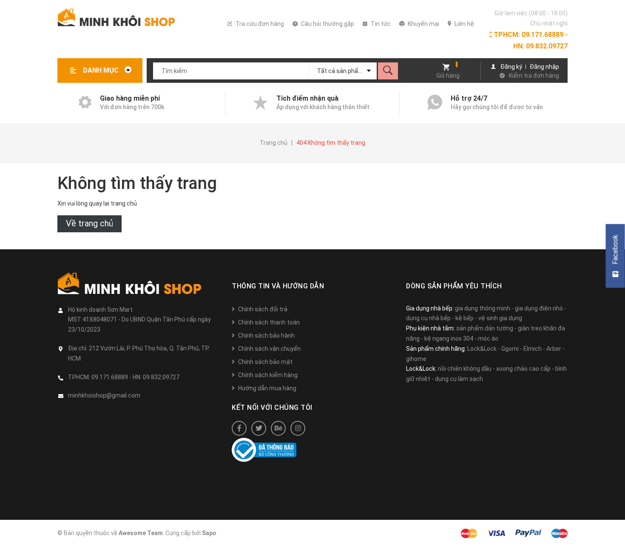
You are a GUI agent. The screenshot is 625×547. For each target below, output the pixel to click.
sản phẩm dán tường (484, 328)
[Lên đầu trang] (614, 526)
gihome (416, 358)
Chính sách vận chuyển (269, 348)
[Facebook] (239, 428)
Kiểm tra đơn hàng (534, 75)
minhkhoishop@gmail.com (104, 395)
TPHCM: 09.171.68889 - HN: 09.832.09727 (530, 40)
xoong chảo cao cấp (523, 368)
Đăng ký (511, 66)
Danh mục (101, 70)
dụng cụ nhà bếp (428, 318)
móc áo (488, 338)
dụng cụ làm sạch (459, 378)
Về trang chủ (89, 223)
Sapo (209, 533)
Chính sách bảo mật (265, 361)
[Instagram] (297, 428)
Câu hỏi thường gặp (327, 23)
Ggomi (510, 348)
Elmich (532, 348)
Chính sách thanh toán (269, 322)
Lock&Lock (482, 348)
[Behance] (278, 428)
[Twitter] (258, 428)
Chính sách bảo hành (266, 335)
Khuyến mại (422, 23)
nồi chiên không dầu (464, 368)
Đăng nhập (544, 66)
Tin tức (380, 23)
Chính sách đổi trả (262, 309)
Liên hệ (463, 23)
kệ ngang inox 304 (448, 338)
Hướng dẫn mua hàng (267, 388)
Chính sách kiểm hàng (268, 375)
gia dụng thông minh (482, 308)
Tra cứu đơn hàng (259, 23)
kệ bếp (464, 318)
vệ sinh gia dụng (500, 318)
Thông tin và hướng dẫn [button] (278, 286)
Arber (553, 348)
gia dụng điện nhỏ (539, 308)
